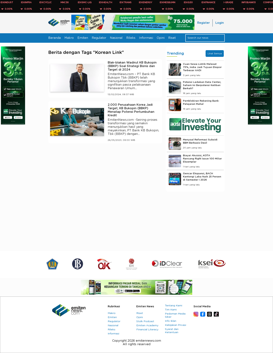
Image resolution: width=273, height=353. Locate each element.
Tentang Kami (173, 305)
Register (203, 22)
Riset (172, 37)
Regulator (99, 37)
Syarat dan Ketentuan (171, 331)
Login (219, 22)
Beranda (54, 37)
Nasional (116, 37)
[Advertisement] (105, 180)
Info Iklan (170, 321)
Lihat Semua (215, 53)
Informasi (146, 37)
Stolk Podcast (145, 321)
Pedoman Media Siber (175, 315)
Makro (69, 37)
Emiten (82, 37)
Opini (161, 37)
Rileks (130, 37)
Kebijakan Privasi (175, 325)
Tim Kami (171, 309)
